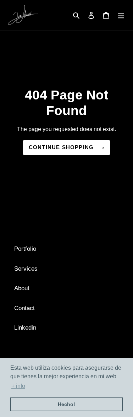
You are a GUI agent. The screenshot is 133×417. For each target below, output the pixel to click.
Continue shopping (61, 147)
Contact (24, 308)
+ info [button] (18, 386)
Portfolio (25, 248)
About (21, 288)
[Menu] (120, 15)
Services (26, 268)
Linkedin (25, 327)
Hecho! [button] (66, 404)
